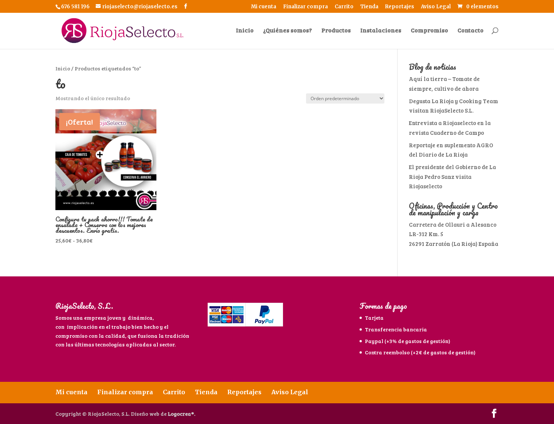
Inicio (245, 30)
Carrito (344, 7)
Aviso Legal (436, 7)
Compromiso (429, 30)
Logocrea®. (181, 413)
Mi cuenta (263, 7)
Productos (336, 30)
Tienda (369, 7)
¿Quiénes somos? (287, 30)
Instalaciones (380, 30)
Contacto (471, 30)
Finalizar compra (305, 7)
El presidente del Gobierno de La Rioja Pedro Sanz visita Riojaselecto (452, 176)
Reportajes (399, 7)
